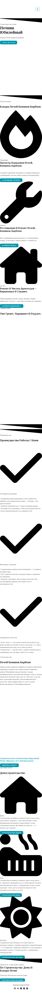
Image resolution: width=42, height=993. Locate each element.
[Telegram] (21, 988)
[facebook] (15, 988)
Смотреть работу (9, 765)
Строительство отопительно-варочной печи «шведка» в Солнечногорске (19, 759)
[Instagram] (24, 988)
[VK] (18, 988)
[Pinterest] (27, 988)
